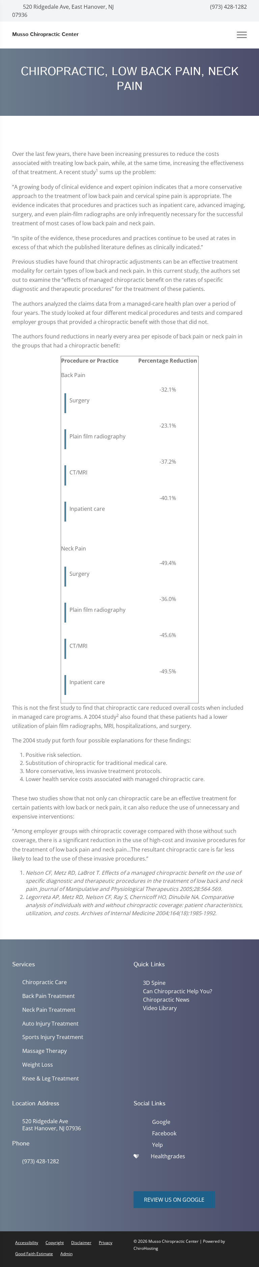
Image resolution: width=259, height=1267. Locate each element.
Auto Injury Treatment (50, 1023)
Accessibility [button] (26, 1242)
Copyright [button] (55, 1242)
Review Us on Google (174, 1199)
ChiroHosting (146, 1248)
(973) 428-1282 (228, 6)
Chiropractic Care (44, 982)
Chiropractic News (166, 999)
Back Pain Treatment (48, 996)
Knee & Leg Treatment (50, 1078)
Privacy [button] (105, 1242)
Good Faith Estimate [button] (34, 1254)
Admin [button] (66, 1254)
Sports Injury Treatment (52, 1037)
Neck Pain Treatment (49, 1009)
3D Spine (154, 983)
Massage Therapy (44, 1051)
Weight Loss (37, 1064)
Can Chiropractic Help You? (177, 991)
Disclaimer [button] (81, 1242)
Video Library (160, 1008)
